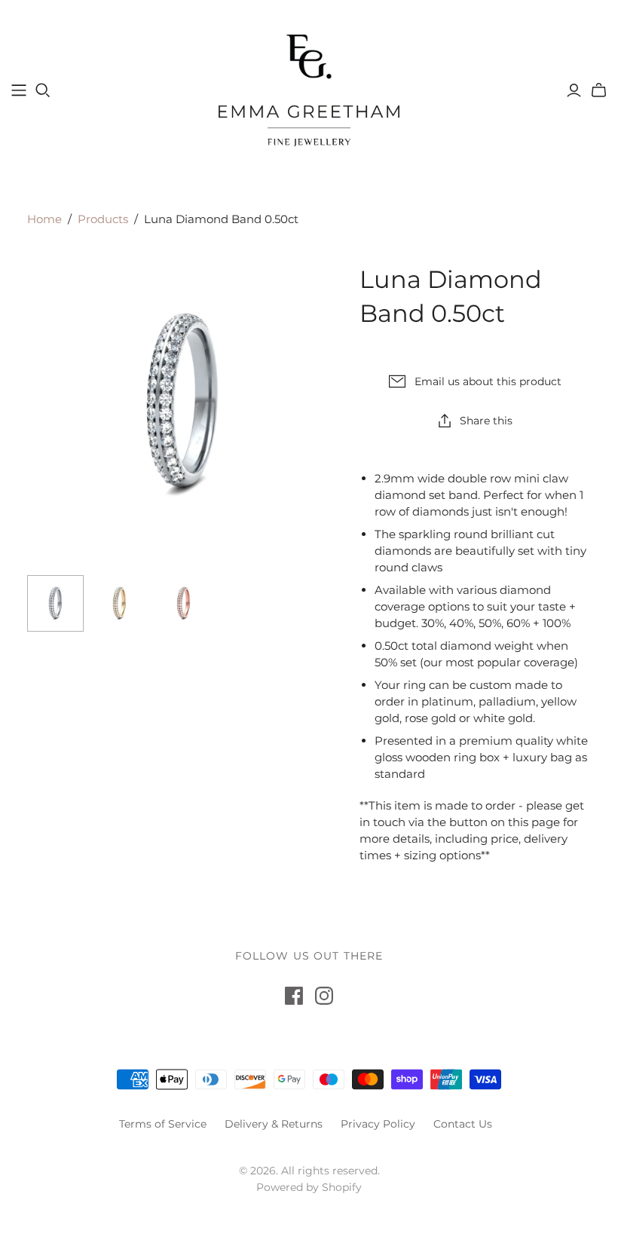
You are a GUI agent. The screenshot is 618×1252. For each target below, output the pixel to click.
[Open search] (42, 90)
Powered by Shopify (309, 1187)
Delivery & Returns (274, 1124)
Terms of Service (163, 1124)
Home (44, 219)
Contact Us (462, 1124)
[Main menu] (18, 90)
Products (103, 219)
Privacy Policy (378, 1124)
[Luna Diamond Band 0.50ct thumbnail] (55, 603)
